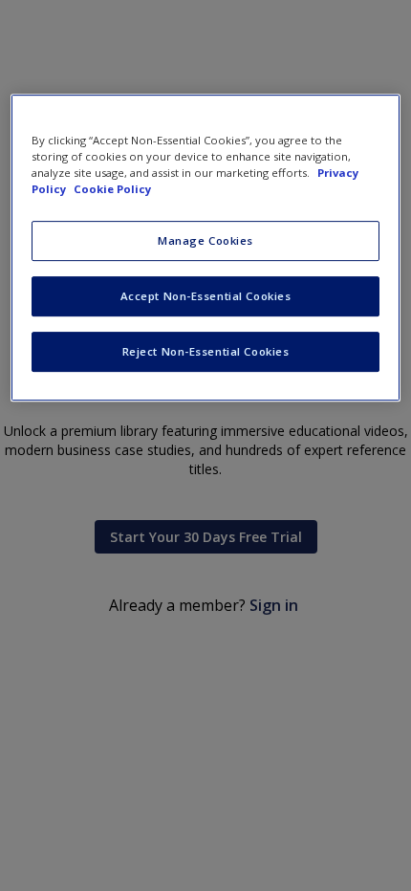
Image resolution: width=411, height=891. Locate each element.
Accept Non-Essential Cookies (206, 296)
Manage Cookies (205, 240)
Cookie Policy (112, 189)
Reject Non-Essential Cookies (206, 351)
